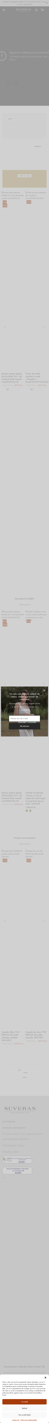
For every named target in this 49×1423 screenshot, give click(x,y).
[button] (45, 1377)
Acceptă (24, 1401)
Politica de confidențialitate (28, 1420)
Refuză (24, 1408)
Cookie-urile (15, 1420)
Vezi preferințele (24, 1415)
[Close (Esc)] (44, 690)
